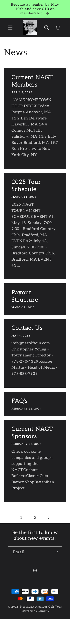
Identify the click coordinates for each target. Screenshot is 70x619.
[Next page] (48, 517)
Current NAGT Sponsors (32, 433)
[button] (10, 27)
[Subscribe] (56, 552)
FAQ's (19, 400)
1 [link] (21, 517)
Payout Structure (24, 296)
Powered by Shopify (35, 611)
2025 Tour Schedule (26, 186)
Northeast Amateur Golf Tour (41, 606)
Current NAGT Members (32, 81)
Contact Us (27, 328)
